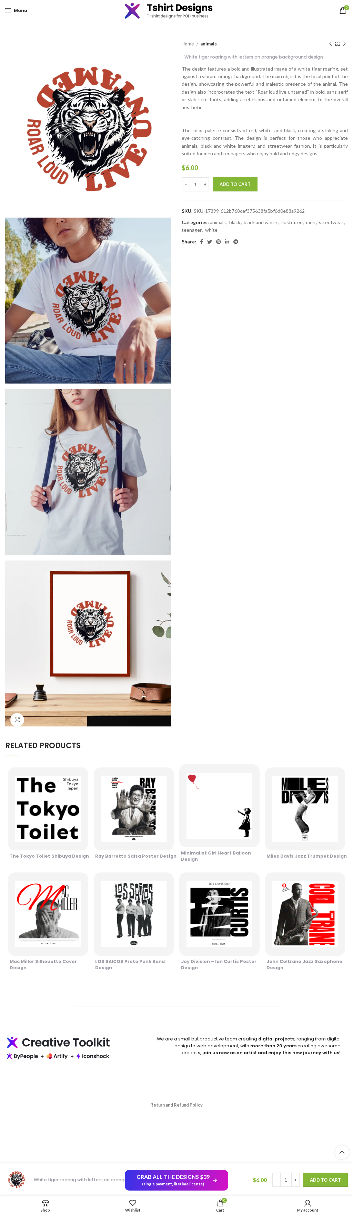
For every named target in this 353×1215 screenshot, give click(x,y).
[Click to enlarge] (17, 720)
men (310, 222)
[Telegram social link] (235, 241)
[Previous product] (330, 44)
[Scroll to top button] (342, 1152)
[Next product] (344, 44)
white (211, 230)
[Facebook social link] (201, 241)
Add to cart (235, 184)
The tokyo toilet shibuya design (49, 856)
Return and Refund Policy (176, 1105)
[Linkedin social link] (227, 241)
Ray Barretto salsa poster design (135, 856)
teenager (192, 230)
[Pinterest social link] (218, 241)
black (234, 222)
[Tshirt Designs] (176, 10)
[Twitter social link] (209, 241)
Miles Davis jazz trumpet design (306, 856)
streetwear (331, 222)
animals (208, 43)
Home (188, 43)
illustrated (292, 222)
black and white (260, 222)
